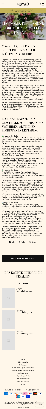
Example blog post (25, 290)
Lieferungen (23, 365)
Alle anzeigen (23, 283)
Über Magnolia (23, 362)
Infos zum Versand (23, 381)
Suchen (23, 359)
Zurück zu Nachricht (24, 258)
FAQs (23, 384)
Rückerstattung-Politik (23, 376)
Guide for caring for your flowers (23, 368)
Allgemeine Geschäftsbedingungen (23, 370)
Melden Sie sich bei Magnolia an (22, 390)
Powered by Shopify (23, 408)
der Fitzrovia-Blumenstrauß (20, 172)
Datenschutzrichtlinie (23, 379)
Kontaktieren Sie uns (23, 373)
